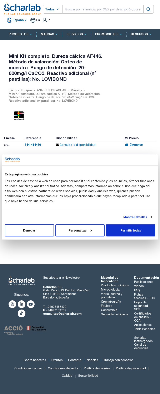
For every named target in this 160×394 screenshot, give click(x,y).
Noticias (92, 360)
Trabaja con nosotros (119, 360)
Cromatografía (111, 301)
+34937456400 (56, 306)
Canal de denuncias (141, 346)
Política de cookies (97, 368)
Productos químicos (115, 285)
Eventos (57, 360)
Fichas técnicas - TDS (144, 296)
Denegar (29, 230)
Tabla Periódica (144, 329)
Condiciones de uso (28, 368)
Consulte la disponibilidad (77, 144)
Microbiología (110, 289)
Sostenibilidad (88, 375)
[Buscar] (148, 9)
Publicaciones (143, 281)
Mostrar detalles (135, 217)
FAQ (137, 290)
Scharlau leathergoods (143, 339)
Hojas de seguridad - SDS (142, 306)
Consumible (109, 310)
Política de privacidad (131, 368)
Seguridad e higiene (114, 314)
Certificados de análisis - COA (142, 317)
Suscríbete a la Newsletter (61, 277)
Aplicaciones (143, 324)
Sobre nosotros (35, 360)
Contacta (74, 360)
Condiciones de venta (63, 368)
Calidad (67, 375)
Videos (139, 286)
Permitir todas (130, 230)
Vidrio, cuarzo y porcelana (111, 295)
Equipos (106, 305)
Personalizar (78, 230)
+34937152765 (56, 310)
